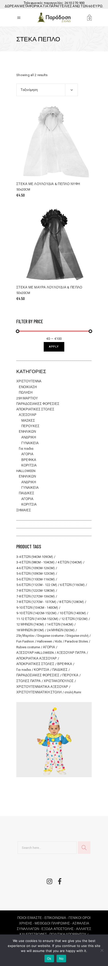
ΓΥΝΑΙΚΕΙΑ (30, 443)
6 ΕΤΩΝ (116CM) (72, 584)
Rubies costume (28, 647)
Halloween (44, 641)
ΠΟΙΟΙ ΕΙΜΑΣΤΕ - (30, 917)
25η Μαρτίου (25, 635)
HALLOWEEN (25, 470)
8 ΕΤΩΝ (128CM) (71, 601)
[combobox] (47, 90)
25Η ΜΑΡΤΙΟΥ (27, 398)
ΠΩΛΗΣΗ (25, 392)
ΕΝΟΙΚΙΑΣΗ (28, 387)
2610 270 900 (74, 3)
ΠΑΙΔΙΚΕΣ (26, 493)
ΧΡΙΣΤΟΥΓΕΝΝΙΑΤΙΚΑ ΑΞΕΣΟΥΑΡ (42, 686)
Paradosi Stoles (76, 641)
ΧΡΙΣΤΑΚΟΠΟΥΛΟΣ (59, 681)
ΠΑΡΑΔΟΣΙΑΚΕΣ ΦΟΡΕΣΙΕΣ (37, 403)
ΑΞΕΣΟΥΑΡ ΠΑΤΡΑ (71, 652)
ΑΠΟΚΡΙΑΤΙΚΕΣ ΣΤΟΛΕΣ (35, 409)
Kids (58, 641)
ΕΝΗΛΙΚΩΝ (27, 431)
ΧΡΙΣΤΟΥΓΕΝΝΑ (28, 381)
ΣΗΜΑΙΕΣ (23, 510)
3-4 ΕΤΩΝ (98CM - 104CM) (35, 562)
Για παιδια (26, 448)
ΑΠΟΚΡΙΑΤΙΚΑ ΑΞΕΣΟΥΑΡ (36, 658)
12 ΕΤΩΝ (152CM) (74, 618)
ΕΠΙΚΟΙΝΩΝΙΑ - (56, 917)
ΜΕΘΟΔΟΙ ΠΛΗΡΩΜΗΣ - (53, 923)
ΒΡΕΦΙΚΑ (28, 459)
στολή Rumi (73, 692)
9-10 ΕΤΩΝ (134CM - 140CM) (37, 607)
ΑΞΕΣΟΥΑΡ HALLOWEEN (35, 652)
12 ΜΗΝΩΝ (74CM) (30, 624)
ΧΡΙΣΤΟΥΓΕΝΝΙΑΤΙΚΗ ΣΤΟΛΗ (39, 692)
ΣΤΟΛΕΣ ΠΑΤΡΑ (28, 681)
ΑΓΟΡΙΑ (27, 454)
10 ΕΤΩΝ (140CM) (73, 613)
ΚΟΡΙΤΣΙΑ (29, 465)
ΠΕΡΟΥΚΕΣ (30, 426)
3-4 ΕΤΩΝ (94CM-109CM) (34, 556)
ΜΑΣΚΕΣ (28, 420)
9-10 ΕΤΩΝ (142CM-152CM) (36, 613)
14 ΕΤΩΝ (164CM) (60, 624)
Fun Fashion (25, 641)
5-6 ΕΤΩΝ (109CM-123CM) (35, 573)
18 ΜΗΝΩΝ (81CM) (30, 630)
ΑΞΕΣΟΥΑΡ (27, 414)
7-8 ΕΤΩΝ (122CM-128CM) (35, 590)
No (61, 958)
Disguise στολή (77, 635)
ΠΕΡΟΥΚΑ (70, 675)
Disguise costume (50, 635)
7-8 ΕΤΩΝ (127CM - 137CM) (36, 601)
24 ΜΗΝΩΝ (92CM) (61, 630)
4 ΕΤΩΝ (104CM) (70, 562)
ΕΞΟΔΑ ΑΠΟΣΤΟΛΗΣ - (58, 928)
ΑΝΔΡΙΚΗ (28, 437)
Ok (49, 958)
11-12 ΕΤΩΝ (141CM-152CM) (37, 618)
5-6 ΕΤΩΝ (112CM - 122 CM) (36, 584)
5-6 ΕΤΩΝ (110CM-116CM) (35, 579)
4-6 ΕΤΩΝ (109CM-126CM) (35, 568)
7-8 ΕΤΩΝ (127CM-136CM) (35, 596)
